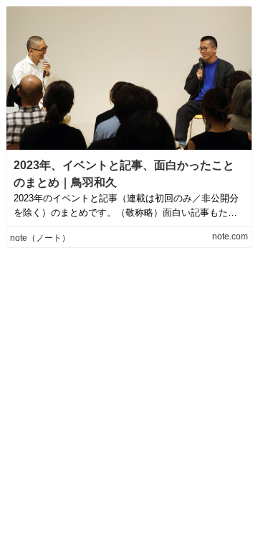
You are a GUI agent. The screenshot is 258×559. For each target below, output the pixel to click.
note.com (230, 236)
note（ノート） (40, 238)
